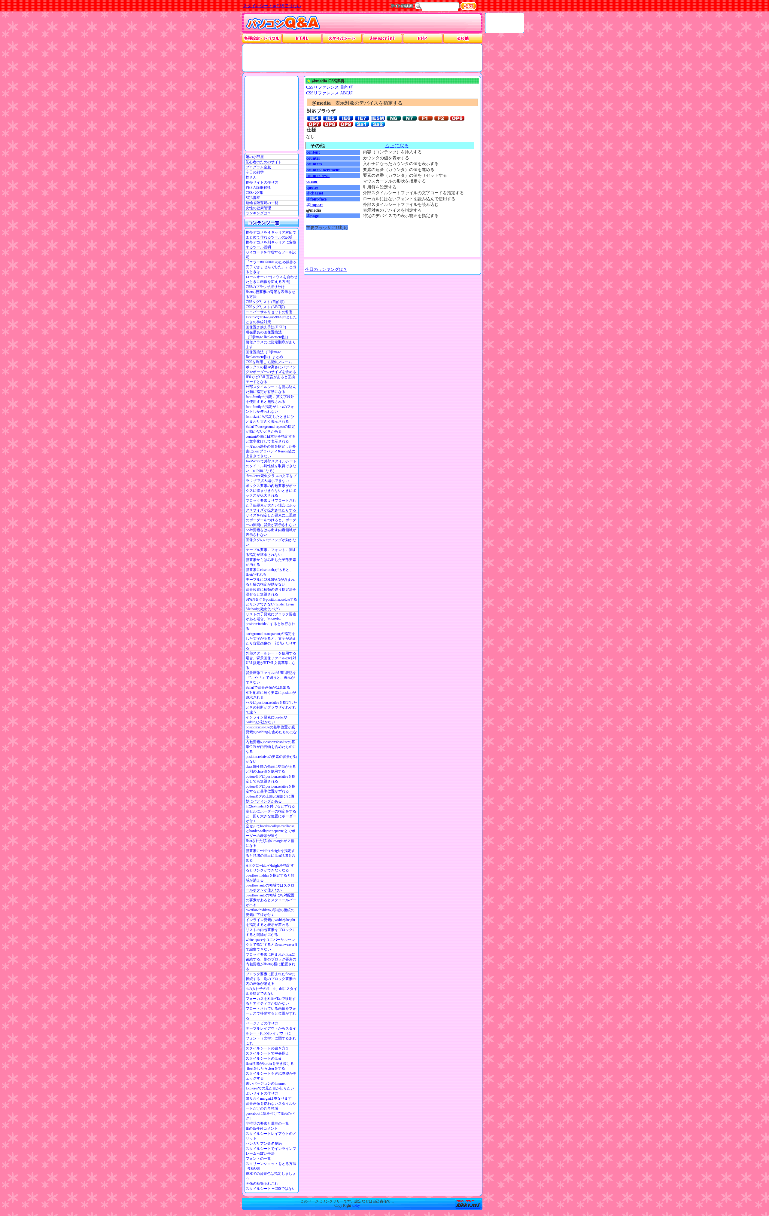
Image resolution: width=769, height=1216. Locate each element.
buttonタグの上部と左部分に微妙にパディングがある (270, 798)
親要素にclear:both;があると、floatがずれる (269, 572)
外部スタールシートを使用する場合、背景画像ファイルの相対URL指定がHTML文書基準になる (271, 660)
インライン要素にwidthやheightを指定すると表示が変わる (270, 922)
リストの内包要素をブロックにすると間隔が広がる (271, 932)
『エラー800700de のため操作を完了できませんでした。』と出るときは (271, 267)
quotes (312, 187)
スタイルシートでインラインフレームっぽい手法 (271, 1151)
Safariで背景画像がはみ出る (268, 687)
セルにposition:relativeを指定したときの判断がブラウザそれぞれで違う (271, 707)
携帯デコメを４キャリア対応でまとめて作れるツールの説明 (271, 234)
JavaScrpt (382, 38)
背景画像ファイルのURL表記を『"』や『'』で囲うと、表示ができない (271, 678)
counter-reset (318, 175)
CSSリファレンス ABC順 (329, 92)
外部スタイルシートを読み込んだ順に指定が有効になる (271, 389)
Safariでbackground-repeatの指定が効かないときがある (270, 428)
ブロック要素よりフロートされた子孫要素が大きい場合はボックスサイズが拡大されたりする (271, 505)
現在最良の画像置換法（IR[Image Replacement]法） (268, 334)
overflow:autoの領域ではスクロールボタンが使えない (270, 887)
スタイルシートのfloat (263, 1058)
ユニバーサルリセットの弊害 (269, 312)
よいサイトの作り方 (262, 1093)
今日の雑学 (255, 172)
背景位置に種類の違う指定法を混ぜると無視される (271, 591)
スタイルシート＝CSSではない (271, 1189)
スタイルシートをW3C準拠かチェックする (271, 1075)
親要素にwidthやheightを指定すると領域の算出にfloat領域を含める (270, 855)
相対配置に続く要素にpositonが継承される (271, 695)
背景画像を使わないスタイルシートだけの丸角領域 (271, 1105)
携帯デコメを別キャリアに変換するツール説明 (271, 244)
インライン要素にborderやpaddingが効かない (266, 719)
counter (313, 158)
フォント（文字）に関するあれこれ (271, 1040)
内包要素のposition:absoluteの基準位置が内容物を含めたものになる (271, 747)
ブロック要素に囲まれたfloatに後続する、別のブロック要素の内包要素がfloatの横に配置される (271, 961)
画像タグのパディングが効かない (271, 542)
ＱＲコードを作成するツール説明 (271, 254)
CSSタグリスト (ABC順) (265, 307)
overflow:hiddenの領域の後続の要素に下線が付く (270, 912)
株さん (251, 177)
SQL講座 (253, 198)
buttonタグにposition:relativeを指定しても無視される (270, 778)
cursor (312, 181)
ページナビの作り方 (262, 1023)
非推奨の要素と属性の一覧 (267, 1123)
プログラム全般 (258, 167)
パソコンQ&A (283, 23)
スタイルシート (342, 38)
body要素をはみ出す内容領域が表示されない (271, 532)
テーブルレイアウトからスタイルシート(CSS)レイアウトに (271, 1030)
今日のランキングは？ (326, 269)
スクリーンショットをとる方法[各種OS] (271, 1166)
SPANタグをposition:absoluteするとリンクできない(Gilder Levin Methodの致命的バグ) (271, 604)
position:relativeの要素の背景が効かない (271, 759)
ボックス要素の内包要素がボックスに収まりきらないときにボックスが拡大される (271, 491)
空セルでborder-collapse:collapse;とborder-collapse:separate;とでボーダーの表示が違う (270, 831)
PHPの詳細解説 (258, 187)
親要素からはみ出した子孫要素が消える (271, 562)
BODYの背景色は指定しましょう (271, 1176)
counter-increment (323, 169)
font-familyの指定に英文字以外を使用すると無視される (270, 399)
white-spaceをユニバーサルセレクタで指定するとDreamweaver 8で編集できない (271, 944)
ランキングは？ (258, 213)
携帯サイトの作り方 (262, 182)
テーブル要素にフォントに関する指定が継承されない (271, 552)
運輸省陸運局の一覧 (262, 203)
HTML (302, 38)
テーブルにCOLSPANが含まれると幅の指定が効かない (270, 582)
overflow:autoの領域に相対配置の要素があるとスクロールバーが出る (271, 900)
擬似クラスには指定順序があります (271, 344)
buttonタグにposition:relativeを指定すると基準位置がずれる (270, 788)
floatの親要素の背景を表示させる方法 (270, 294)
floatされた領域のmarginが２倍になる (270, 843)
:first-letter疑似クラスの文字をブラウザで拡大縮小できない (271, 478)
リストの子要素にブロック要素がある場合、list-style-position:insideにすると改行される (271, 621)
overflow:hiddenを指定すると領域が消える (270, 877)
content (313, 152)
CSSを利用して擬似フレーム (269, 362)
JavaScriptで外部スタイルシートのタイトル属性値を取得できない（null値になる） (271, 466)
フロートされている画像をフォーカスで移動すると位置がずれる (271, 1013)
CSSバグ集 (254, 193)
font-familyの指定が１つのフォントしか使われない (270, 409)
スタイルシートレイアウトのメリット (271, 1136)
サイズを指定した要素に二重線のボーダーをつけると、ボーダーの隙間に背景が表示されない (271, 520)
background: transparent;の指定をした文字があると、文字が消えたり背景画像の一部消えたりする (271, 641)
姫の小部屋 (255, 157)
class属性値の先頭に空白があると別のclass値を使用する (271, 768)
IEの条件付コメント (262, 1128)
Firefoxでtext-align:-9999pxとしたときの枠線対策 (271, 319)
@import (314, 204)
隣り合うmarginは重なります (269, 1098)
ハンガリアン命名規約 (264, 1143)
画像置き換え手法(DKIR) (266, 327)
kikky (356, 1205)
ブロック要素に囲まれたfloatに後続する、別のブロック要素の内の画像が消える (271, 979)
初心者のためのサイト (264, 162)
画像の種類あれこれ (262, 1183)
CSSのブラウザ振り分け (265, 287)
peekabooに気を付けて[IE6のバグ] (270, 1115)
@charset (314, 193)
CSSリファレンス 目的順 (329, 87)
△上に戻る (397, 145)
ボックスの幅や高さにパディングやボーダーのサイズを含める (271, 369)
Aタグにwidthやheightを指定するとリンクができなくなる (270, 867)
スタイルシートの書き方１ (267, 1048)
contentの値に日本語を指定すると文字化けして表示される (271, 438)
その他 (463, 38)
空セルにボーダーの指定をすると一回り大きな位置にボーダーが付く (271, 816)
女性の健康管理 (258, 208)
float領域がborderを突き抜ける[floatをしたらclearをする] (270, 1066)
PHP (422, 38)
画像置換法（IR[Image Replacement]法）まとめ (264, 354)
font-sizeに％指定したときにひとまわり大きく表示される (270, 419)
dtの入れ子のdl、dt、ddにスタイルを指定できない (271, 991)
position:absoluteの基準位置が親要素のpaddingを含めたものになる (271, 732)
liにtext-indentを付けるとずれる (270, 806)
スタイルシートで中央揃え (267, 1053)
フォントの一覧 (258, 1158)
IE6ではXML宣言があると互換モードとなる (270, 379)
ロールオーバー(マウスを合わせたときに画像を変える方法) (271, 279)
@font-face (316, 199)
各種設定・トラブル (262, 38)
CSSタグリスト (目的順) (265, 302)
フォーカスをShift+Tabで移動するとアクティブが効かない (271, 1001)
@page (312, 215)
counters (314, 163)
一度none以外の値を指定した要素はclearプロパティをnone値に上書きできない (271, 451)
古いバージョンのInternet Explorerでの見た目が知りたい (270, 1085)
